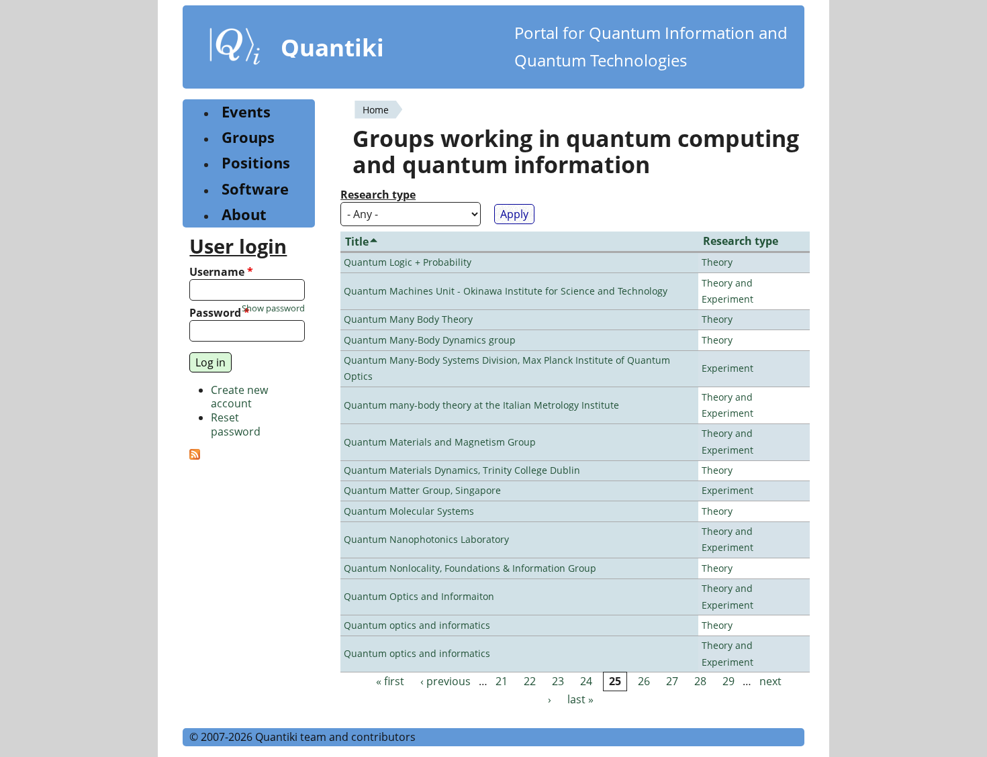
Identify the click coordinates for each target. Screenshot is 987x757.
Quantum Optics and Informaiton (419, 596)
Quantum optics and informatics (417, 625)
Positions (256, 162)
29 (728, 681)
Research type (378, 195)
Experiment (727, 368)
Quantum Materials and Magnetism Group (440, 442)
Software (255, 189)
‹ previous (445, 681)
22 (530, 681)
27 (672, 681)
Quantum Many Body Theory (408, 319)
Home (376, 109)
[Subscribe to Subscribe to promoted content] (194, 455)
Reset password (236, 424)
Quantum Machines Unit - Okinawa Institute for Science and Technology (505, 291)
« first (390, 681)
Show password (273, 308)
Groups (248, 137)
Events (246, 111)
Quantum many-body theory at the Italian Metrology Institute (481, 405)
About (244, 214)
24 (586, 681)
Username (221, 272)
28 (700, 681)
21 (502, 681)
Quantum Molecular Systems (409, 511)
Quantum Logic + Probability (407, 262)
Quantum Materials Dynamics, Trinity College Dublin (462, 470)
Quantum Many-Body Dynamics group (430, 340)
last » (580, 700)
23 (558, 681)
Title (357, 241)
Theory (717, 262)
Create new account (239, 397)
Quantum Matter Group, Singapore (422, 490)
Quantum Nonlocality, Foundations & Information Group (470, 568)
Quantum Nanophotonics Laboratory (426, 539)
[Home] (235, 49)
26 (644, 681)
